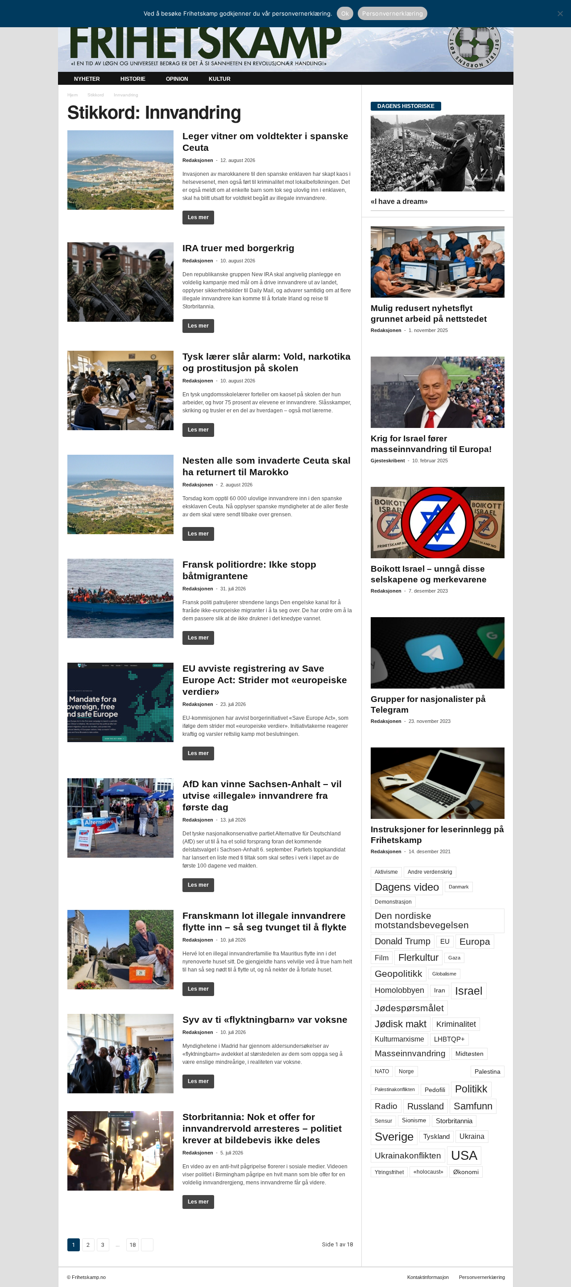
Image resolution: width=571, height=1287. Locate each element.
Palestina (488, 1071)
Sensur (383, 1121)
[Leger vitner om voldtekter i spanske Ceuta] (120, 170)
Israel (469, 990)
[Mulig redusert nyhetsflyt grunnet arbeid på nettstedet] (438, 262)
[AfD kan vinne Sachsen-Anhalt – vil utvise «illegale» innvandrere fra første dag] (120, 818)
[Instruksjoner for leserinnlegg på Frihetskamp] (438, 783)
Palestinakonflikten (395, 1089)
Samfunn (473, 1106)
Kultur (220, 79)
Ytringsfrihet (389, 1172)
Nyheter (87, 79)
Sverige (394, 1136)
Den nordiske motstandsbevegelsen (422, 920)
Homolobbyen (399, 990)
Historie (132, 79)
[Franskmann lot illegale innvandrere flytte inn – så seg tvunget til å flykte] (120, 949)
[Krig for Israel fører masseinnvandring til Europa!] (438, 392)
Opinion (177, 79)
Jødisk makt (400, 1024)
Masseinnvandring (410, 1053)
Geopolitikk (398, 973)
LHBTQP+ (449, 1039)
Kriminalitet (456, 1024)
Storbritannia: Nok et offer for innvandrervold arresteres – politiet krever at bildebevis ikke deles (262, 1128)
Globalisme (444, 973)
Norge (406, 1071)
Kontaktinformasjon (428, 1277)
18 (132, 1244)
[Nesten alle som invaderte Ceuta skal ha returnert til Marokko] (120, 494)
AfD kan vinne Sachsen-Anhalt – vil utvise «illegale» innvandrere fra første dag (262, 795)
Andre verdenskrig (430, 872)
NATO (382, 1071)
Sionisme (414, 1120)
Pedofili (435, 1089)
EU (445, 941)
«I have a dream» (399, 201)
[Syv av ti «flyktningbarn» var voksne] (120, 1053)
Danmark (459, 886)
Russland (425, 1106)
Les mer (198, 217)
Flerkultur (418, 957)
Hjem (72, 94)
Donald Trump (402, 941)
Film (382, 958)
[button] (500, 79)
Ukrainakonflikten (408, 1155)
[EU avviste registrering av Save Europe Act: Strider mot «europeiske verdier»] (120, 702)
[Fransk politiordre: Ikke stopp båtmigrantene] (120, 598)
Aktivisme (386, 872)
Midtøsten (469, 1053)
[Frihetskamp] (285, 42)
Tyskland (436, 1136)
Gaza (454, 957)
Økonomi (466, 1171)
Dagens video (407, 887)
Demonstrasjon (393, 902)
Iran (439, 990)
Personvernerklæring (482, 1277)
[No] (559, 13)
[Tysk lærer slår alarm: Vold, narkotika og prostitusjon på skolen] (120, 390)
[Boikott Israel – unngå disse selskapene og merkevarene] (438, 522)
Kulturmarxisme (399, 1039)
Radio (386, 1106)
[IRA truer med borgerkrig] (120, 282)
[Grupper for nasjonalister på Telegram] (438, 653)
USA (464, 1155)
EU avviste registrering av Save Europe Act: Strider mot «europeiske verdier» (264, 680)
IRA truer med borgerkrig (238, 248)
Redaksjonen (197, 160)
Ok (345, 13)
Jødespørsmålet (409, 1008)
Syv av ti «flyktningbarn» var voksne (265, 1019)
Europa (474, 941)
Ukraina (471, 1136)
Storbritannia (454, 1121)
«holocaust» (428, 1172)
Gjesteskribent (388, 460)
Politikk (471, 1089)
